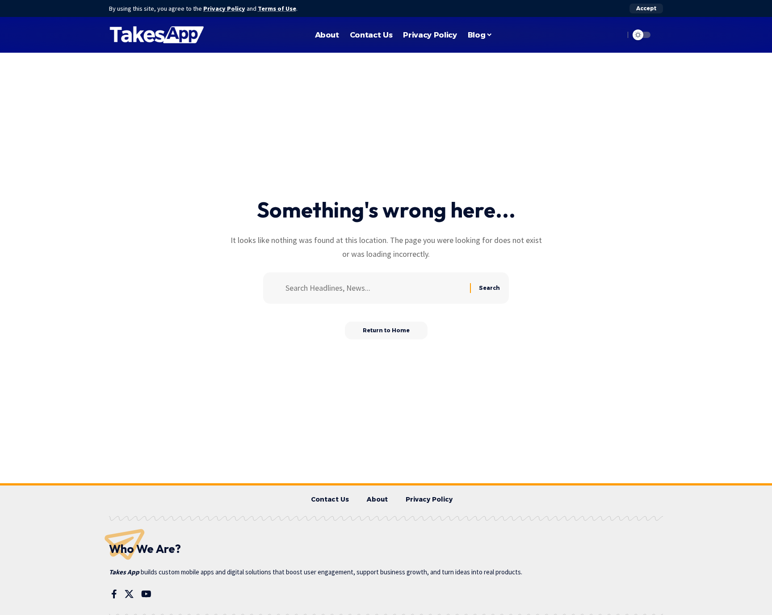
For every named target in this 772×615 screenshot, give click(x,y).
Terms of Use (277, 8)
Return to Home (386, 330)
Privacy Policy (224, 8)
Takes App (124, 572)
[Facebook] (114, 594)
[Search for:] (374, 288)
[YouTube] (146, 594)
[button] (646, 8)
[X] (129, 594)
